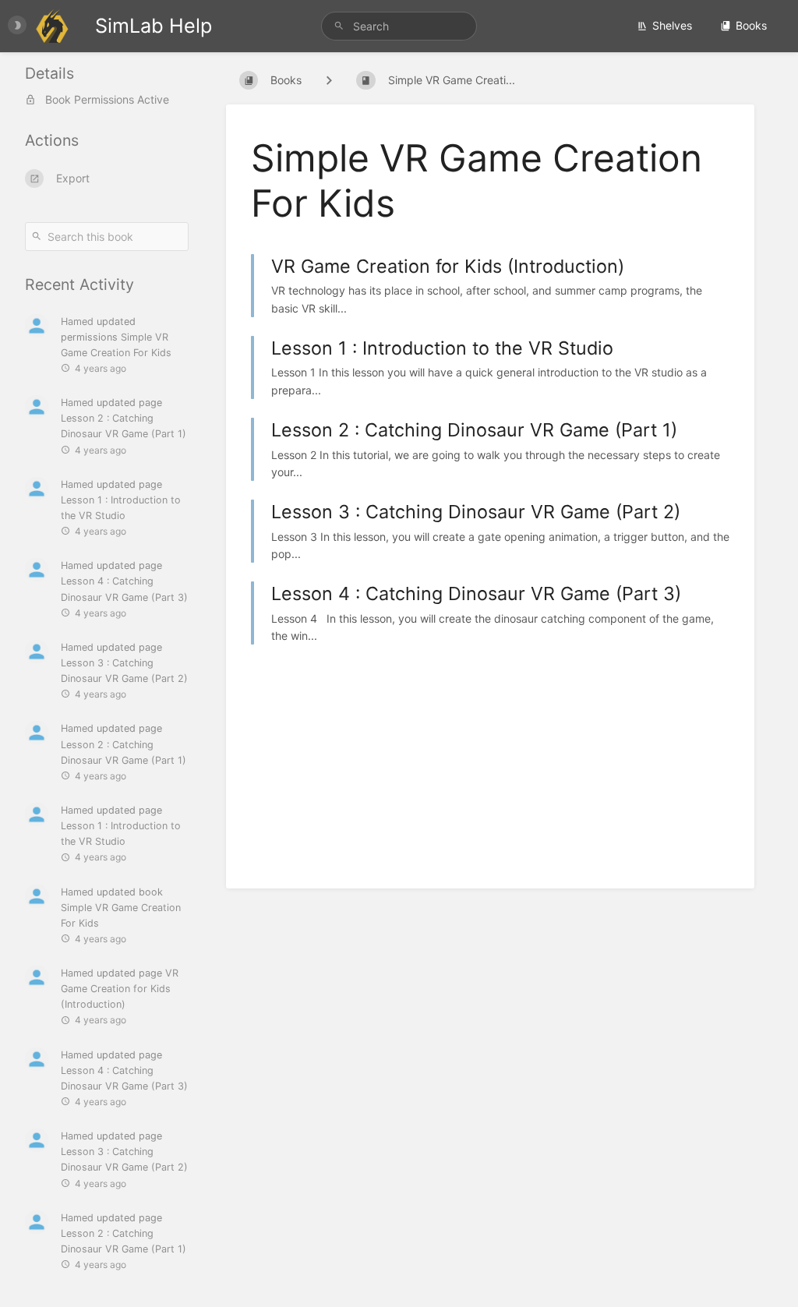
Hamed (77, 321)
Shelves (672, 25)
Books (751, 25)
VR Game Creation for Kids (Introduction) (119, 988)
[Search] (341, 26)
